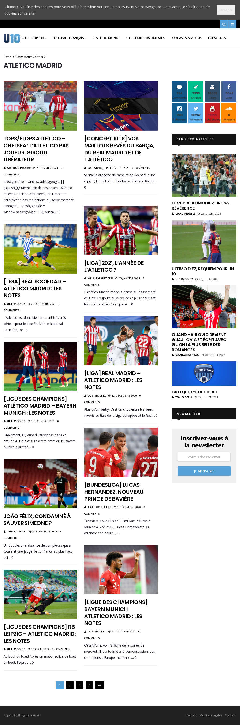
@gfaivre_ (96, 168)
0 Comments (141, 168)
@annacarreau (187, 355)
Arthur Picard (19, 168)
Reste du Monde (106, 37)
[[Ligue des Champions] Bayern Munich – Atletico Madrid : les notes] (121, 569)
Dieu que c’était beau (194, 392)
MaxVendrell (185, 213)
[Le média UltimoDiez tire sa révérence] (204, 175)
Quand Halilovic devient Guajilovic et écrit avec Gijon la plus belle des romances (199, 342)
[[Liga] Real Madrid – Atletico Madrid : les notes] (121, 340)
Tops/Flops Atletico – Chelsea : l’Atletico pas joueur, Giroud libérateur (36, 149)
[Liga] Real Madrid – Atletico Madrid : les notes (113, 380)
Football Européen (27, 37)
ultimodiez (16, 303)
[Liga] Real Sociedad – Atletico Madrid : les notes (35, 288)
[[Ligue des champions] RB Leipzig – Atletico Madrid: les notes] (40, 594)
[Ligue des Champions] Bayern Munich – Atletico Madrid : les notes (116, 612)
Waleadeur (183, 397)
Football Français (68, 37)
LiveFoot (191, 715)
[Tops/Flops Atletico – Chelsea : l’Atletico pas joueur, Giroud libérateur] (40, 105)
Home (7, 56)
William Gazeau (100, 278)
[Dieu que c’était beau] (204, 373)
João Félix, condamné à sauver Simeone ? (37, 520)
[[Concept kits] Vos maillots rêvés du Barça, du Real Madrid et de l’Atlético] (121, 105)
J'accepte (226, 10)
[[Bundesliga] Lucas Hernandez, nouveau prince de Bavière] (121, 452)
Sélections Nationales (145, 37)
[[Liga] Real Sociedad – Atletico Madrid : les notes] (40, 248)
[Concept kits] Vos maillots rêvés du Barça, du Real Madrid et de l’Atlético (119, 149)
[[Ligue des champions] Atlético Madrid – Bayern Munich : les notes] (40, 366)
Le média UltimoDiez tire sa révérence (200, 205)
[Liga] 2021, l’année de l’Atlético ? (114, 266)
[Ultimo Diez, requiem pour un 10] (204, 241)
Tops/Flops (216, 37)
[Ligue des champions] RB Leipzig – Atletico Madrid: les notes (40, 634)
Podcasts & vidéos (186, 37)
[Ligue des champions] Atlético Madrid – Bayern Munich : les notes (40, 406)
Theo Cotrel (17, 531)
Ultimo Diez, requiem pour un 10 (203, 271)
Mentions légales (211, 715)
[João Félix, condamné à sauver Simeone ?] (40, 483)
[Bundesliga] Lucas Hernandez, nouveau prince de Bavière (114, 492)
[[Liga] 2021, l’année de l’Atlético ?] (121, 230)
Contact (230, 715)
